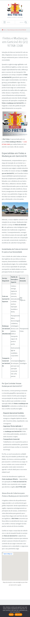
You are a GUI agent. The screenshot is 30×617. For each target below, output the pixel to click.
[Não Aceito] (28, 611)
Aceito (11, 614)
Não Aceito (18, 614)
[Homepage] (15, 10)
